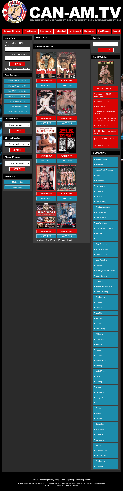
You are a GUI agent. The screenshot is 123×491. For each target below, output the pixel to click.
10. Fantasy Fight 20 (102, 145)
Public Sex (99, 403)
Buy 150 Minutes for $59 (17, 101)
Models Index (17, 182)
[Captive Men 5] (46, 77)
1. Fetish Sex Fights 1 (102, 89)
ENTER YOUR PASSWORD (17, 54)
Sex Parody (100, 297)
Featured (99, 191)
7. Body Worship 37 (101, 126)
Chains (98, 387)
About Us (87, 480)
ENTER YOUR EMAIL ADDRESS (14, 44)
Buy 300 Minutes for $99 (17, 106)
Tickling (98, 265)
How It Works (46, 31)
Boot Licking (100, 329)
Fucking (98, 382)
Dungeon (99, 398)
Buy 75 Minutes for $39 (17, 96)
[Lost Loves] (66, 115)
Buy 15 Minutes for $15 (17, 81)
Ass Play (98, 318)
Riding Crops (100, 360)
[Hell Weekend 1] (66, 77)
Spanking (99, 281)
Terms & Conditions (39, 480)
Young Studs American (104, 170)
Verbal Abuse (100, 371)
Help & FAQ (61, 31)
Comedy (98, 408)
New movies (100, 186)
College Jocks (101, 450)
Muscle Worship (101, 292)
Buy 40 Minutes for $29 (17, 91)
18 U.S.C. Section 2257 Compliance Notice (61, 485)
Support (116, 31)
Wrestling (99, 165)
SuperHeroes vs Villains (104, 228)
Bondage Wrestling (102, 207)
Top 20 (98, 175)
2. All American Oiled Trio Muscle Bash (103, 95)
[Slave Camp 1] (66, 190)
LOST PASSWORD (21, 68)
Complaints (78, 480)
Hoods (98, 350)
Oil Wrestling (100, 218)
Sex (97, 239)
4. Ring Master (99, 106)
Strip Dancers (101, 244)
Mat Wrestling (100, 202)
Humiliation (99, 355)
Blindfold (98, 345)
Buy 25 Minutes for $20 (17, 86)
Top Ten (98, 419)
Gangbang (99, 440)
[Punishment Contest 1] (66, 152)
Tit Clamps (99, 392)
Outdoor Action (101, 255)
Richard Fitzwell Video (104, 286)
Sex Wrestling (101, 223)
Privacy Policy (53, 480)
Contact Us (89, 31)
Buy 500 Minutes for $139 (17, 112)
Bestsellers (99, 181)
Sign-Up (8, 68)
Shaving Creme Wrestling (105, 271)
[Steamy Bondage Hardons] (66, 228)
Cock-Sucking (101, 276)
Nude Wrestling (101, 249)
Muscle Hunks (101, 445)
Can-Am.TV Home (12, 31)
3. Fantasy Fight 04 (101, 101)
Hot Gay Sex (100, 456)
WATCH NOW (46, 81)
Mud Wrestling (101, 260)
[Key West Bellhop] (46, 115)
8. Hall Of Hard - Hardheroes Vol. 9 (105, 132)
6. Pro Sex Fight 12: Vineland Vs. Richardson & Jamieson (105, 120)
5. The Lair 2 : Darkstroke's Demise (104, 112)
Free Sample (30, 31)
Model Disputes (67, 480)
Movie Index (17, 187)
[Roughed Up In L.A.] (46, 190)
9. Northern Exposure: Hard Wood (104, 139)
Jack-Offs (99, 234)
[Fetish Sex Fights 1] (106, 84)
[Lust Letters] (46, 152)
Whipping (99, 334)
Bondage (99, 302)
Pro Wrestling (100, 212)
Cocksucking (100, 323)
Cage (97, 376)
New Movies (100, 429)
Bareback (99, 466)
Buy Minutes (104, 31)
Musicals (99, 196)
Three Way (99, 339)
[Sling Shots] (46, 228)
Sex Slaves (100, 313)
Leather (98, 308)
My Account (75, 31)
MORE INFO (46, 85)
